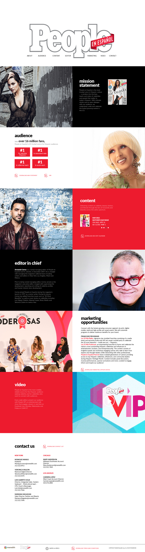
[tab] (101, 227)
